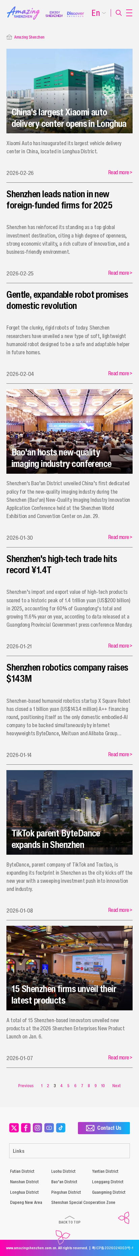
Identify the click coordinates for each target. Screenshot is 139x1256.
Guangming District (109, 1192)
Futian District (22, 1171)
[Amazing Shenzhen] (26, 8)
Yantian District (105, 1171)
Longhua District (24, 1192)
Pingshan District (66, 1192)
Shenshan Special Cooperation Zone (83, 1202)
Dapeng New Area (26, 1202)
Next (116, 1086)
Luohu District (63, 1171)
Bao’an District (64, 1182)
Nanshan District (24, 1182)
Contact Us (109, 1128)
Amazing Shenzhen (29, 37)
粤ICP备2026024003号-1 (112, 1248)
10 (103, 1086)
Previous (26, 1086)
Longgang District (107, 1182)
